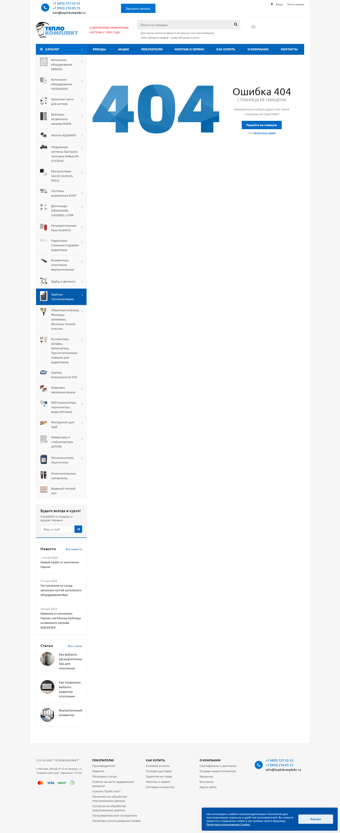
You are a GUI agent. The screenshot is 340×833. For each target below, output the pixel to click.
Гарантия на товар (159, 776)
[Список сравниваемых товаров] (253, 27)
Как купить (225, 49)
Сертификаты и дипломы (218, 766)
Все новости (74, 549)
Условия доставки (159, 771)
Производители (103, 766)
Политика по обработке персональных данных (109, 798)
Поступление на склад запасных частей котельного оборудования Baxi (61, 590)
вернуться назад (264, 132)
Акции (123, 49)
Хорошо (315, 819)
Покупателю (152, 49)
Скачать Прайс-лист (106, 791)
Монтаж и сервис (189, 49)
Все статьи (75, 646)
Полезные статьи (104, 776)
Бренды (99, 49)
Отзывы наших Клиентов (218, 771)
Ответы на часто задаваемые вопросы (113, 784)
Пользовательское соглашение (114, 815)
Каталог (52, 49)
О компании (258, 49)
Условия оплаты (158, 766)
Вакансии (206, 776)
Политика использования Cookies (116, 821)
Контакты (289, 49)
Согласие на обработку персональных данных (109, 808)
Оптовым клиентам (160, 787)
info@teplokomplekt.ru (69, 13)
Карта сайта (208, 787)
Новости (98, 771)
